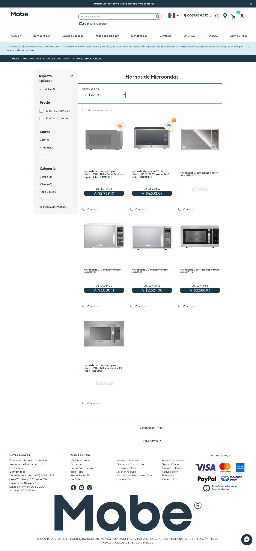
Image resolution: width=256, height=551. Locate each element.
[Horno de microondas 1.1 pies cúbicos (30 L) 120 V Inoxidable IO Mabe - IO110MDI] (104, 334)
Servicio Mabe (239, 35)
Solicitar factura (126, 471)
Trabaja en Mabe (126, 468)
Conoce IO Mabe (172, 468)
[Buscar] (158, 16)
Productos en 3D (80, 475)
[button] (159, 4)
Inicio (15, 58)
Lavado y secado (73, 35)
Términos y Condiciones (130, 464)
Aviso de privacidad (127, 460)
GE (41, 155)
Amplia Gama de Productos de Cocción (46, 58)
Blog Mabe (76, 471)
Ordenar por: (91, 89)
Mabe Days (46, 191)
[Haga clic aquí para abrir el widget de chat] (246, 535)
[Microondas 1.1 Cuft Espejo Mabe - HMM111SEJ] (152, 238)
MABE (43, 140)
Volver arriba (151, 440)
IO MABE (45, 147)
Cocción (16, 35)
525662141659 (38, 479)
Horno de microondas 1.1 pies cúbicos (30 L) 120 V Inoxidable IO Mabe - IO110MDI (103, 368)
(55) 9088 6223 (44, 475)
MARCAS (212, 35)
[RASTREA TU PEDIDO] (92, 23)
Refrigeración (41, 35)
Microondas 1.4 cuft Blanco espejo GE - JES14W (199, 174)
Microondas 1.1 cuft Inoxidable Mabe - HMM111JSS (200, 271)
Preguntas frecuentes (83, 468)
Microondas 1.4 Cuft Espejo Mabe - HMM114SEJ (103, 271)
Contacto (76, 464)
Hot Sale (75, 479)
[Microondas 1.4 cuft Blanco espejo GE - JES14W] (200, 140)
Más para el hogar (107, 35)
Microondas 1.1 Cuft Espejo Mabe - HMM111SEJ (150, 271)
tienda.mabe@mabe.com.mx (26, 464)
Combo (44, 176)
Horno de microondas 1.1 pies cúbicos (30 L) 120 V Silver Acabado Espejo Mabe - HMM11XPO (104, 174)
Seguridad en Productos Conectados (170, 475)
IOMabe (44, 184)
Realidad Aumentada (52, 206)
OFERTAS (189, 35)
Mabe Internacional (173, 460)
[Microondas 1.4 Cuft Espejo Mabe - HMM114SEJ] (104, 238)
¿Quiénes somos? (80, 460)
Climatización (139, 35)
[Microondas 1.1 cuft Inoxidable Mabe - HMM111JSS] (200, 238)
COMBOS (165, 35)
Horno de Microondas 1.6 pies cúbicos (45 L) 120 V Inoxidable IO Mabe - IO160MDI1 (150, 174)
